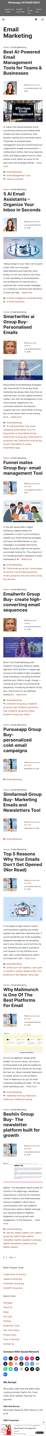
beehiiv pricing (30, 1243)
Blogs (6, 1312)
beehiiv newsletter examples (27, 1240)
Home (6, 47)
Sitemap (7, 1321)
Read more (27, 292)
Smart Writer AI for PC (24, 430)
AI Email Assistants (15, 301)
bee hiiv (10, 1233)
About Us (7, 1307)
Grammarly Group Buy (13, 1283)
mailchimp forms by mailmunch (21, 1096)
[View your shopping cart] (36, 19)
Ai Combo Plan (30, 10)
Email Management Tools (18, 175)
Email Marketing (14, 172)
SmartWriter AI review (21, 444)
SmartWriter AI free (27, 433)
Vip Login (7, 1316)
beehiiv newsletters (12, 1243)
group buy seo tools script (23, 575)
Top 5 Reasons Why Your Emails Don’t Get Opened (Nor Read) (22, 861)
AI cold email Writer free (18, 426)
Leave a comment (15, 179)
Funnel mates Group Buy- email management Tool (23, 468)
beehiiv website (10, 1247)
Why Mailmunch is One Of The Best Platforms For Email (20, 997)
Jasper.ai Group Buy (12, 1279)
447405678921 (30, 2)
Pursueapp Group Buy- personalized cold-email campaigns (22, 740)
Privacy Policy (9, 1335)
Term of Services (11, 1339)
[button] (42, 19)
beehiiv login (20, 1236)
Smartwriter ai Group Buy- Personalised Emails (18, 324)
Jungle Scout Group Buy (14, 1274)
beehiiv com (28, 1233)
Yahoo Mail (33, 975)
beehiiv (18, 1233)
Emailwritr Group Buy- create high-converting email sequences (22, 602)
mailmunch (8, 1099)
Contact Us (8, 1344)
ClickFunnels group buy (17, 568)
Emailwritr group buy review (16, 714)
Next (12, 1257)
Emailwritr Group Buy (16, 704)
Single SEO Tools (11, 1325)
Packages (7, 1303)
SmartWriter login (11, 448)
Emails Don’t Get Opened (18, 967)
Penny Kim (36, 85)
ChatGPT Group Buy (12, 1288)
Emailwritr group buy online (21, 711)
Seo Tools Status (11, 1330)
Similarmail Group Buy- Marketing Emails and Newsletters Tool (22, 802)
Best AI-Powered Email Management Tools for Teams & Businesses (22, 62)
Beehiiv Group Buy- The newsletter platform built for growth (21, 1124)
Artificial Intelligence (16, 298)
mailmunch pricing (23, 1099)
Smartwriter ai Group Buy (15, 437)
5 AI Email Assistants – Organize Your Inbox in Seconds (22, 202)
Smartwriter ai (10, 433)
